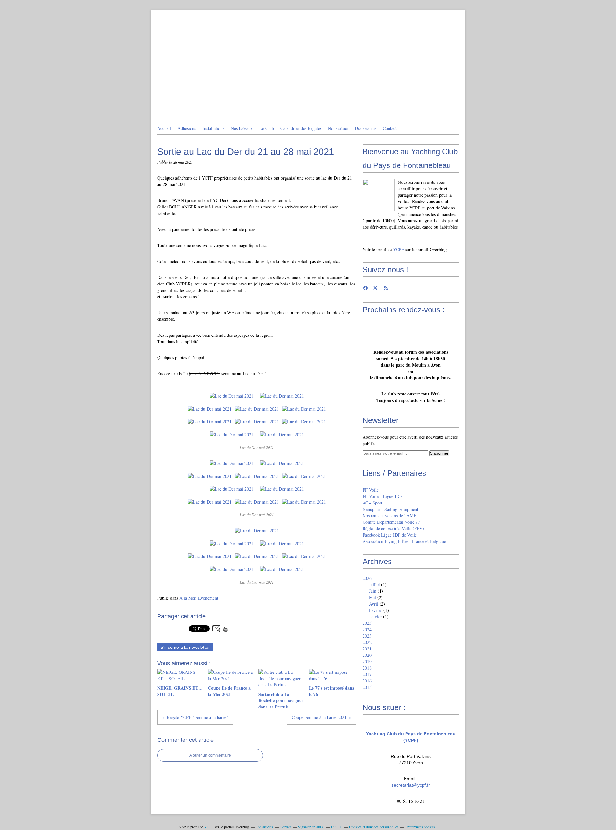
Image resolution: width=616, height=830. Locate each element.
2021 (367, 649)
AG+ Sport (372, 503)
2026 (367, 578)
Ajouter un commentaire (210, 755)
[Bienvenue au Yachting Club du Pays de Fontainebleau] (379, 195)
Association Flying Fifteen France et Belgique (404, 541)
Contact (390, 128)
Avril (373, 604)
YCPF (398, 249)
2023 (367, 636)
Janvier (375, 617)
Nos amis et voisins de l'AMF (389, 515)
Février (375, 610)
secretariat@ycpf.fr (410, 785)
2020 (367, 655)
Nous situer (338, 128)
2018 (367, 668)
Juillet (374, 584)
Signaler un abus (311, 826)
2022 (367, 642)
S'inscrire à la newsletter (185, 647)
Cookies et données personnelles (373, 826)
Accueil (164, 128)
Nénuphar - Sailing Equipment (390, 509)
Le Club (266, 128)
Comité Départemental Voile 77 (391, 522)
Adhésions (186, 128)
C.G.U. (336, 826)
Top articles (264, 826)
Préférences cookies (420, 826)
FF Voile (371, 490)
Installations (213, 128)
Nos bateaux (242, 128)
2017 (367, 674)
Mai (372, 597)
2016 (367, 681)
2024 (367, 629)
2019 (367, 661)
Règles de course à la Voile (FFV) (393, 528)
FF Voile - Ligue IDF (382, 496)
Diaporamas (365, 128)
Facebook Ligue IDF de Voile (390, 535)
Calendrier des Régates (300, 128)
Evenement (208, 598)
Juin (372, 591)
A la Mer (187, 598)
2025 (367, 623)
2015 (367, 687)
